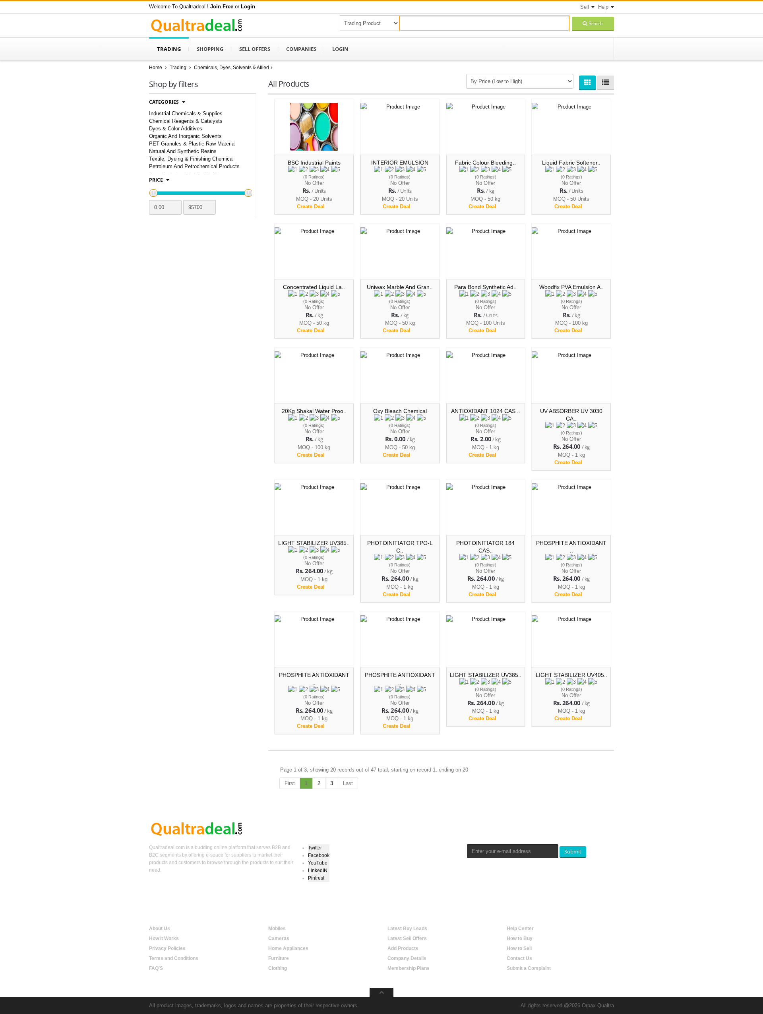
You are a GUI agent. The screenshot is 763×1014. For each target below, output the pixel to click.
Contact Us (519, 958)
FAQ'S (156, 968)
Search (595, 23)
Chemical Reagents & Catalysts (186, 121)
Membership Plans (408, 968)
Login (340, 48)
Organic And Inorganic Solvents (185, 136)
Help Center (520, 928)
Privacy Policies (167, 948)
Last (348, 783)
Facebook (318, 855)
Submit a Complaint (529, 968)
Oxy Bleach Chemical (400, 411)
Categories (164, 102)
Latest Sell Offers (407, 938)
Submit (572, 851)
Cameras (278, 938)
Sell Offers (254, 48)
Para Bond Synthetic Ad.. (485, 287)
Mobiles (277, 928)
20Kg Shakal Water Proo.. (314, 411)
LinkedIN (317, 870)
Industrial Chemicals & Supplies (186, 113)
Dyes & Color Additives (175, 129)
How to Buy (520, 938)
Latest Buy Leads (407, 928)
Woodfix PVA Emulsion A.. (571, 287)
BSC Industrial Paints (314, 162)
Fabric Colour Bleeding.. (485, 162)
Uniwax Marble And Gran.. (400, 287)
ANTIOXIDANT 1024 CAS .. (485, 411)
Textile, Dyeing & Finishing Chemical (191, 159)
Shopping (210, 48)
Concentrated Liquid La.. (314, 287)
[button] (221, 7)
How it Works (164, 938)
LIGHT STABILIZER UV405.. (571, 675)
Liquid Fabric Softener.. (571, 162)
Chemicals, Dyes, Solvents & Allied (231, 67)
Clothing (277, 968)
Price (156, 179)
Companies (301, 48)
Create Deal (311, 206)
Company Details (406, 958)
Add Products (402, 948)
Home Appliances (288, 948)
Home (155, 67)
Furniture (278, 958)
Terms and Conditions (173, 958)
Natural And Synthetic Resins (183, 151)
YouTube (317, 863)
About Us (159, 928)
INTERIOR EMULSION (399, 162)
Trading (169, 48)
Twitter (315, 848)
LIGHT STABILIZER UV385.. (314, 543)
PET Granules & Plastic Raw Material (192, 144)
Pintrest (316, 878)
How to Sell (519, 948)
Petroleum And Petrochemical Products (194, 166)
